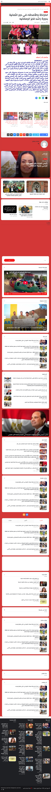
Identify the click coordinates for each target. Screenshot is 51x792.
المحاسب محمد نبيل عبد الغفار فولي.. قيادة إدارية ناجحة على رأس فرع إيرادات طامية (30, 378)
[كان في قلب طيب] (10, 209)
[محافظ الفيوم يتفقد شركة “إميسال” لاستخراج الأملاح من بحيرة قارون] (29, 759)
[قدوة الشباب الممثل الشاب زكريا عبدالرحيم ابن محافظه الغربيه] (25, 209)
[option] (25, 164)
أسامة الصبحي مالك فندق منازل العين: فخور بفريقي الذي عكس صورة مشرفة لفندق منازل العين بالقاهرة (30, 397)
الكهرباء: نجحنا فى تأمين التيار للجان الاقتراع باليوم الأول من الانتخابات (22, 769)
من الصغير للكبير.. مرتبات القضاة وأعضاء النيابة (30, 578)
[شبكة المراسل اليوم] (42, 1)
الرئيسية (45, 9)
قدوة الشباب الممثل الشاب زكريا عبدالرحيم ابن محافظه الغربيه (25, 215)
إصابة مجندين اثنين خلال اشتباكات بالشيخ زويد (41, 207)
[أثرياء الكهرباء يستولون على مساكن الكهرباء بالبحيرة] (43, 583)
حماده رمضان (43, 22)
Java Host (8, 787)
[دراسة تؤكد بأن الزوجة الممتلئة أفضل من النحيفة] (43, 589)
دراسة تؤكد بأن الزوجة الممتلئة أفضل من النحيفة (29, 588)
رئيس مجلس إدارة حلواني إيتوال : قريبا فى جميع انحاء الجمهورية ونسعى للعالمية (22, 594)
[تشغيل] (45, 293)
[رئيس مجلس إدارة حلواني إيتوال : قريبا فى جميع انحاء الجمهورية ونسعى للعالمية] (43, 595)
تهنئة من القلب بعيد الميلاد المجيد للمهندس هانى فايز (28, 444)
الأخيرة (41, 520)
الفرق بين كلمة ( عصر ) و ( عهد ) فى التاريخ (30, 600)
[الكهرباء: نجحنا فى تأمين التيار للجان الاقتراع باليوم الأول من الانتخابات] (29, 768)
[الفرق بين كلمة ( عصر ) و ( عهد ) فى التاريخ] (43, 601)
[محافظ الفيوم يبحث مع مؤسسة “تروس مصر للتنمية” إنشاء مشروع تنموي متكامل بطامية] (29, 746)
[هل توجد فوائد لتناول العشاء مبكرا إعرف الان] (29, 725)
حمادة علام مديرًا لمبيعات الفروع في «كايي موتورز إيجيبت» (27, 340)
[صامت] (8, 293)
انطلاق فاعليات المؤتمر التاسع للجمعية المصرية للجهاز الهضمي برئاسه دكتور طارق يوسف (11, 122)
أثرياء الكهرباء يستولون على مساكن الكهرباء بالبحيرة (28, 582)
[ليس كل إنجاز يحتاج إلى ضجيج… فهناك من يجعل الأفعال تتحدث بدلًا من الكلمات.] (7, 392)
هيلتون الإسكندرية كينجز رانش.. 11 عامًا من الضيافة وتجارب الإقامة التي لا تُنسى (23, 364)
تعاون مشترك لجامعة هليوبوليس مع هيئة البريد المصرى (36, 402)
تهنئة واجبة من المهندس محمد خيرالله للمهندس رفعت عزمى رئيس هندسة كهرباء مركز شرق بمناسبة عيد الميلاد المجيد (22, 450)
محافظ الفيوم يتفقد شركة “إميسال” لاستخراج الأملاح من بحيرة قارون (21, 760)
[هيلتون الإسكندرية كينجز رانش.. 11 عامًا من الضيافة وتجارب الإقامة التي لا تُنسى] (43, 365)
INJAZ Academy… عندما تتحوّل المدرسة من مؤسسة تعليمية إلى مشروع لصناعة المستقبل (27, 328)
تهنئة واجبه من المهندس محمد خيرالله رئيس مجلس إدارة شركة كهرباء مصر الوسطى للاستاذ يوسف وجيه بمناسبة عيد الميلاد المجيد (22, 463)
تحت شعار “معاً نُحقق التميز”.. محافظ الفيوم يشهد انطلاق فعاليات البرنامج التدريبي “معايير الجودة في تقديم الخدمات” (22, 736)
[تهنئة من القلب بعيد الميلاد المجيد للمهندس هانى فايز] (43, 445)
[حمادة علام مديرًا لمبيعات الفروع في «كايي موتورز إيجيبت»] (43, 342)
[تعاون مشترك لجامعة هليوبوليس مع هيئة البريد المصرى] (7, 403)
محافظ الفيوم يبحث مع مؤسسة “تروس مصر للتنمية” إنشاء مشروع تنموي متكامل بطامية (21, 749)
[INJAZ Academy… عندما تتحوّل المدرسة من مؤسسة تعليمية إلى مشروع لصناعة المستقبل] (43, 354)
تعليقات (10, 520)
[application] (25, 283)
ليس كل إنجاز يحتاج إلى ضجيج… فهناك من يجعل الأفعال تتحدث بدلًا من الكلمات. (31, 390)
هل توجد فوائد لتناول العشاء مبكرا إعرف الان (22, 725)
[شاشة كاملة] (5, 293)
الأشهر (25, 520)
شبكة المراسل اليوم (27, 788)
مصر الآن (41, 9)
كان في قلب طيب (13, 214)
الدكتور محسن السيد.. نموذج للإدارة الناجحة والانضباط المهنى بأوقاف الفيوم (34, 164)
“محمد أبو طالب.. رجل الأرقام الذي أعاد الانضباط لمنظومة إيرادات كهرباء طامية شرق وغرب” (22, 468)
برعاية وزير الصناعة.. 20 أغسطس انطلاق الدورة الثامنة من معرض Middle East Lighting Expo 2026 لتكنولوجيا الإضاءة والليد (22, 347)
